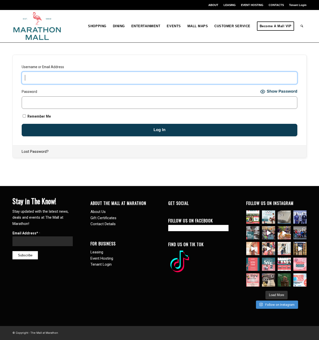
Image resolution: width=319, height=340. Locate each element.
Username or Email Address (43, 67)
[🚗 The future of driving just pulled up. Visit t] (284, 217)
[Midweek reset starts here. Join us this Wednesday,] (252, 217)
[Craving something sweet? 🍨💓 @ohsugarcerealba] (284, 232)
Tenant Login (298, 4)
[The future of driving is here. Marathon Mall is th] (300, 217)
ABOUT (213, 4)
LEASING (230, 4)
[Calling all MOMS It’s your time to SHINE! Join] (300, 264)
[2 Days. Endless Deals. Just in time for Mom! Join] (268, 264)
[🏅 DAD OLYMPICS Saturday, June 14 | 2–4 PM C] (268, 217)
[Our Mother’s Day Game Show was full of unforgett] (300, 232)
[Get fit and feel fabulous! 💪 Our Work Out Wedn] (284, 264)
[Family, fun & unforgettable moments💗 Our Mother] (252, 248)
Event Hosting (101, 258)
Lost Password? (35, 151)
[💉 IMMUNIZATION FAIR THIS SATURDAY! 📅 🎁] (300, 280)
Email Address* (26, 233)
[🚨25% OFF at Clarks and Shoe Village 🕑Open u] (268, 280)
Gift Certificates (103, 218)
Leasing (96, 252)
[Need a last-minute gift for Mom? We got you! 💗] (252, 264)
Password (29, 92)
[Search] (302, 26)
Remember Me (39, 116)
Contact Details (103, 224)
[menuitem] (213, 5)
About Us (98, 211)
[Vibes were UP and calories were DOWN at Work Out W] (268, 232)
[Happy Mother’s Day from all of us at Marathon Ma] (284, 248)
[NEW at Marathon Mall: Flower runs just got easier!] (300, 248)
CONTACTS (276, 4)
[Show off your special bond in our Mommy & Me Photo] (252, 280)
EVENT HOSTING (252, 4)
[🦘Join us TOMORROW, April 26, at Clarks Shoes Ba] (284, 280)
